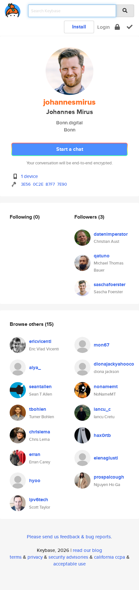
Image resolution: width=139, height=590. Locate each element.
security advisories (68, 557)
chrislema (39, 431)
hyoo (34, 480)
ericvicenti (40, 341)
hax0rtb (102, 435)
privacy (35, 557)
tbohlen (37, 409)
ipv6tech (38, 499)
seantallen (40, 386)
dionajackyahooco (114, 363)
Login (103, 27)
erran (34, 454)
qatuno (102, 255)
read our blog (87, 550)
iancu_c (102, 409)
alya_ (35, 367)
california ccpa (109, 557)
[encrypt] (117, 27)
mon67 (101, 344)
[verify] (130, 27)
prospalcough (109, 477)
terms (16, 557)
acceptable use (69, 563)
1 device (29, 176)
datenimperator (111, 234)
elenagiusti (106, 457)
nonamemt (106, 386)
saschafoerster (109, 284)
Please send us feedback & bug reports (69, 536)
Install (79, 26)
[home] (12, 9)
